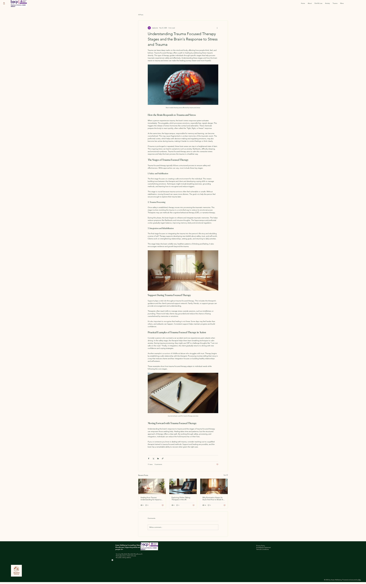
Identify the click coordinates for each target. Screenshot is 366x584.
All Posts (140, 15)
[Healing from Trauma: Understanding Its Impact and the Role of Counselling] (152, 486)
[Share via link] (163, 458)
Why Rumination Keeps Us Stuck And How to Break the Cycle (213, 498)
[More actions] (217, 28)
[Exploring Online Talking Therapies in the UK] (183, 486)
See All (226, 475)
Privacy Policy (260, 546)
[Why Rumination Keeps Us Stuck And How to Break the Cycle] (214, 486)
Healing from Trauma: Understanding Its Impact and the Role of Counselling (152, 498)
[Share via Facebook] (149, 458)
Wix (359, 580)
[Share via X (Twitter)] (153, 458)
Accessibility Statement (263, 547)
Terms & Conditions (262, 549)
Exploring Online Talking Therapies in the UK (181, 498)
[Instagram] (112, 560)
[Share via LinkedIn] (158, 458)
